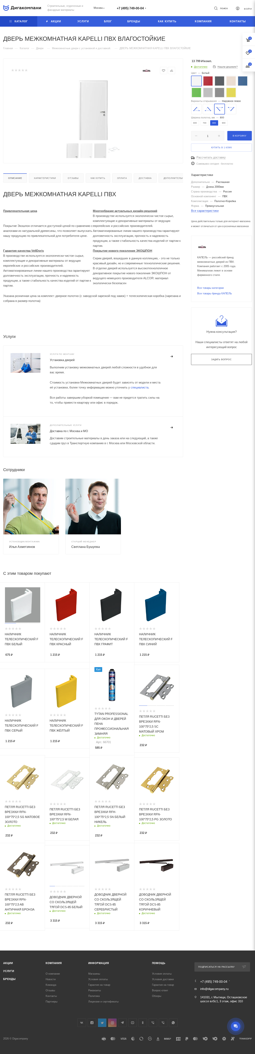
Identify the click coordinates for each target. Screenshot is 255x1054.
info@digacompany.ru (214, 989)
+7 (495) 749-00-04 (130, 8)
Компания (54, 963)
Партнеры (51, 1001)
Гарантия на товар (99, 984)
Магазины (94, 973)
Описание (15, 178)
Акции (8, 963)
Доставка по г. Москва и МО (69, 431)
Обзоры (156, 995)
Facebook (92, 1022)
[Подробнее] (172, 356)
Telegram (122, 1022)
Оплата (122, 178)
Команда (51, 984)
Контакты (51, 995)
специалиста (139, 387)
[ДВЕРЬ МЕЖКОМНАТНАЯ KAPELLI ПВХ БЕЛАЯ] (93, 110)
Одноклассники (142, 1022)
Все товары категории (210, 287)
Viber (153, 1022)
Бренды (9, 979)
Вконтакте (81, 1022)
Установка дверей (62, 360)
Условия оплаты (98, 979)
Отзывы (73, 178)
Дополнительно (175, 178)
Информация (98, 963)
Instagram (112, 1022)
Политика (94, 995)
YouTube (132, 1022)
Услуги (8, 971)
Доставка (145, 178)
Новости (51, 979)
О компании (53, 973)
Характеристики (45, 178)
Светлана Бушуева (85, 546)
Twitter (102, 1022)
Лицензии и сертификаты (103, 1001)
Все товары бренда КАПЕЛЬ (214, 293)
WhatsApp (173, 1022)
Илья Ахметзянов (22, 546)
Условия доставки (163, 979)
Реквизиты (94, 990)
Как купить (98, 178)
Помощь (158, 963)
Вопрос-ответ (160, 990)
